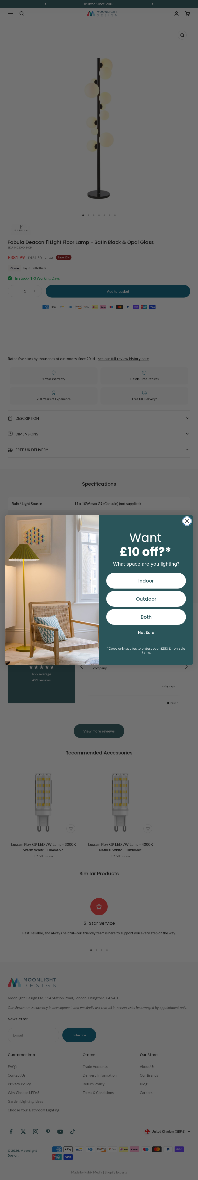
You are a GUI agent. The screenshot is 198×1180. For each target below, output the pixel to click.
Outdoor (146, 599)
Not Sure (146, 632)
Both (146, 617)
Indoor (146, 580)
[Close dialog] (187, 521)
